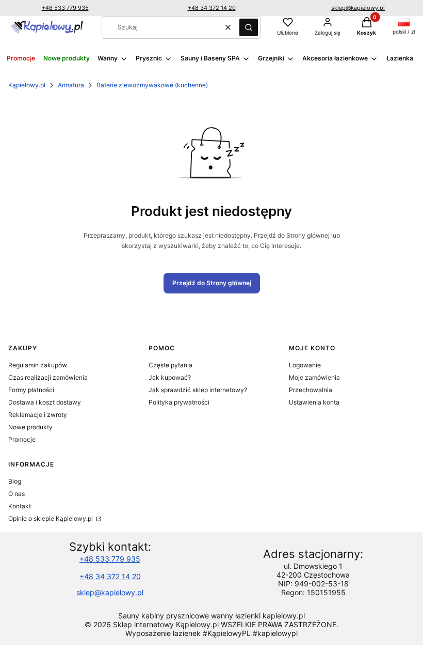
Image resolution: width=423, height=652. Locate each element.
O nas (16, 494)
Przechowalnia (310, 390)
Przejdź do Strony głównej (211, 283)
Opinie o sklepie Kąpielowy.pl (51, 518)
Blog (14, 481)
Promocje (22, 439)
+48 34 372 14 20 (212, 7)
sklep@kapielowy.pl (358, 7)
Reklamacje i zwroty (37, 414)
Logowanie (305, 365)
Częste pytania (170, 365)
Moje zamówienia (314, 377)
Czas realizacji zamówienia (48, 377)
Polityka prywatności (179, 402)
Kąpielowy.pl (26, 85)
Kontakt (19, 506)
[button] (248, 27)
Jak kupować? (170, 377)
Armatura (71, 85)
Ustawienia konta (314, 402)
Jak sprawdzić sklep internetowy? (198, 390)
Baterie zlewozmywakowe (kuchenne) (152, 85)
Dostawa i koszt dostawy (44, 402)
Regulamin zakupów (37, 365)
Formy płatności (31, 390)
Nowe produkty (30, 427)
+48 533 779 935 (65, 7)
